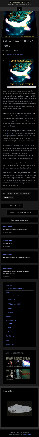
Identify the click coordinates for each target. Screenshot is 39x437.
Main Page (9, 285)
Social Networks (11, 320)
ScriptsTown (27, 434)
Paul (16, 50)
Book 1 (10, 193)
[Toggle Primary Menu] (19, 9)
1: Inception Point (13, 296)
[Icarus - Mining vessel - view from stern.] (19, 408)
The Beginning (8, 197)
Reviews (8, 316)
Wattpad (10, 328)
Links (7, 340)
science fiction (25, 193)
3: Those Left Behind (14, 304)
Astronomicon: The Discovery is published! (15, 229)
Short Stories (10, 336)
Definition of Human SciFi (16, 288)
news (16, 193)
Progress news (18, 54)
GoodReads (11, 332)
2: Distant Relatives (14, 300)
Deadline (10, 312)
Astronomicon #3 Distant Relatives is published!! (17, 257)
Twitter (10, 324)
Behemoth (10, 133)
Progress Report (7, 243)
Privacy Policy (10, 344)
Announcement (9, 54)
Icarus (10, 308)
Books (8, 292)
